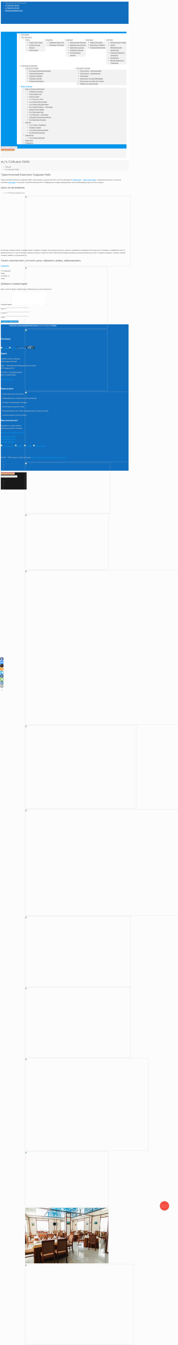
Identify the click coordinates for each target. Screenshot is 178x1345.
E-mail (3, 313)
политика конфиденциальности (13, 432)
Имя (3, 309)
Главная (8, 167)
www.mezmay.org (7, 379)
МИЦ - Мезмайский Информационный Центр (48, 457)
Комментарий (6, 304)
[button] (5, 266)
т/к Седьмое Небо (12, 169)
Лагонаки (12, 182)
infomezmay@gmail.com (14, 11)
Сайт (2, 317)
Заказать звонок (8, 150)
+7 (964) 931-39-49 (12, 8)
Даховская (77, 180)
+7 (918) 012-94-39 (12, 5)
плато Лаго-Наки (89, 180)
